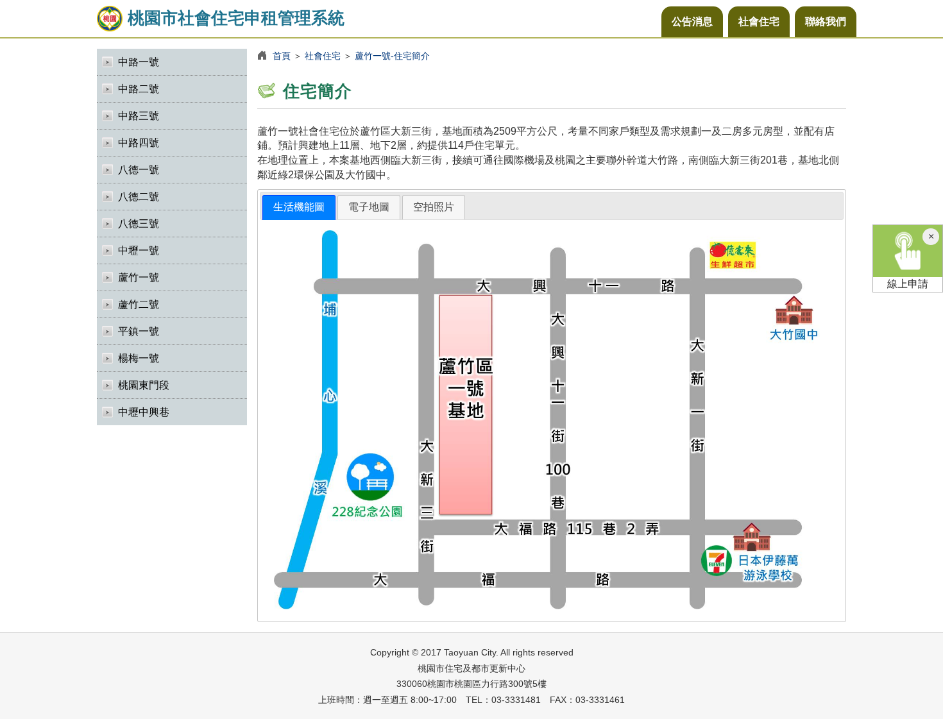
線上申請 (907, 283)
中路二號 (138, 88)
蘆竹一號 (138, 277)
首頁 (282, 56)
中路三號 (138, 115)
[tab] (299, 207)
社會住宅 (758, 21)
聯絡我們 (825, 21)
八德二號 (138, 196)
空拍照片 (433, 206)
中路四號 (138, 142)
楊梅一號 (138, 358)
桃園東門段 (143, 385)
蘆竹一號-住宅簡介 (392, 56)
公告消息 (692, 21)
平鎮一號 (138, 331)
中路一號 (138, 61)
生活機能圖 (299, 206)
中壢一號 (138, 250)
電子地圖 (368, 206)
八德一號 (138, 169)
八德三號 (138, 223)
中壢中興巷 (143, 412)
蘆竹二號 (138, 304)
